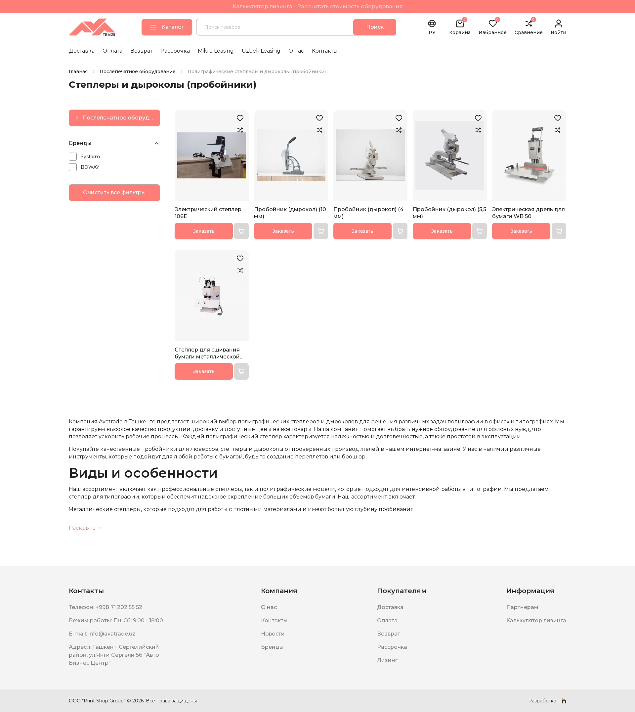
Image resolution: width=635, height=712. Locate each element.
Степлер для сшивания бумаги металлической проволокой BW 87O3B (207, 353)
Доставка (82, 51)
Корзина (460, 27)
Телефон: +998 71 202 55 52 (105, 607)
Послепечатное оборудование (138, 71)
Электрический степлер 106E (208, 212)
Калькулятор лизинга (536, 620)
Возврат (141, 51)
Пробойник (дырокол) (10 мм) (290, 212)
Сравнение (529, 27)
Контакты (325, 51)
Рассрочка (175, 51)
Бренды (272, 647)
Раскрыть (82, 528)
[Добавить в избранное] (240, 118)
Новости (273, 634)
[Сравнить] (240, 130)
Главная (78, 71)
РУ (432, 32)
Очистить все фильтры (114, 192)
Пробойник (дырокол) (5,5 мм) (449, 212)
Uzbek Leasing (261, 51)
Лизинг (387, 660)
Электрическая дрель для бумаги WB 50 (528, 212)
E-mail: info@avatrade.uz (102, 634)
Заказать (204, 231)
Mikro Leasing (216, 51)
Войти (558, 32)
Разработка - (543, 701)
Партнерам (522, 607)
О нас (296, 51)
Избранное (493, 27)
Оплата (112, 51)
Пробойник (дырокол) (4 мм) (368, 212)
